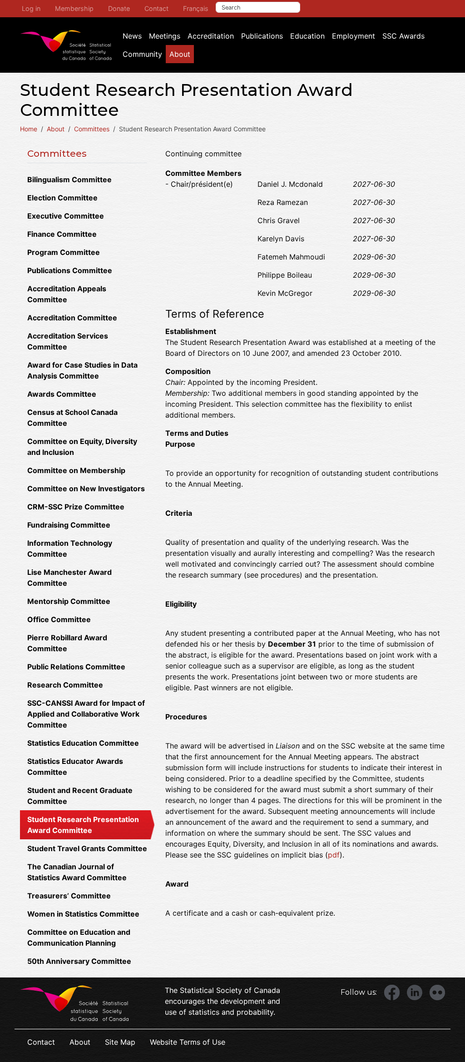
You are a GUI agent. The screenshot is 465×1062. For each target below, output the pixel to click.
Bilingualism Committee (69, 179)
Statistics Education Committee (83, 743)
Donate (119, 8)
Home (28, 129)
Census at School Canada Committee (72, 418)
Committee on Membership (76, 470)
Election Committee (62, 197)
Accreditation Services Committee (67, 341)
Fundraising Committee (68, 524)
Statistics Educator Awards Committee (75, 767)
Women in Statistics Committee (83, 913)
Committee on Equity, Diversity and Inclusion (82, 447)
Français (195, 8)
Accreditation (211, 35)
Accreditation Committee (72, 317)
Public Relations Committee (76, 666)
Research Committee (65, 684)
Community (142, 54)
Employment (353, 35)
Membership (74, 8)
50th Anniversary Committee (79, 961)
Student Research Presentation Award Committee (83, 825)
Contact (156, 8)
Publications (262, 35)
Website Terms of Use (187, 1042)
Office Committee (59, 619)
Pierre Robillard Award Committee (67, 643)
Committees (91, 129)
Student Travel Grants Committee (87, 848)
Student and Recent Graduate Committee (80, 796)
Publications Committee (69, 270)
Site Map (120, 1042)
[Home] (66, 45)
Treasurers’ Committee (69, 895)
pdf (334, 854)
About (179, 54)
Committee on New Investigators (86, 488)
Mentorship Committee (68, 601)
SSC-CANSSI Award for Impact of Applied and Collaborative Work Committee (86, 713)
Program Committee (63, 252)
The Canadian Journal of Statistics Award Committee (77, 872)
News (132, 35)
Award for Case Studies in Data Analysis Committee (82, 370)
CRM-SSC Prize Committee (75, 506)
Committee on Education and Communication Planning (78, 937)
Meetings (164, 35)
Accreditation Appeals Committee (66, 294)
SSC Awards (403, 35)
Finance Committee (62, 234)
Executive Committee (65, 215)
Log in (31, 8)
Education (307, 35)
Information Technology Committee (69, 548)
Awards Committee (61, 394)
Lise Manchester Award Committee (69, 578)
